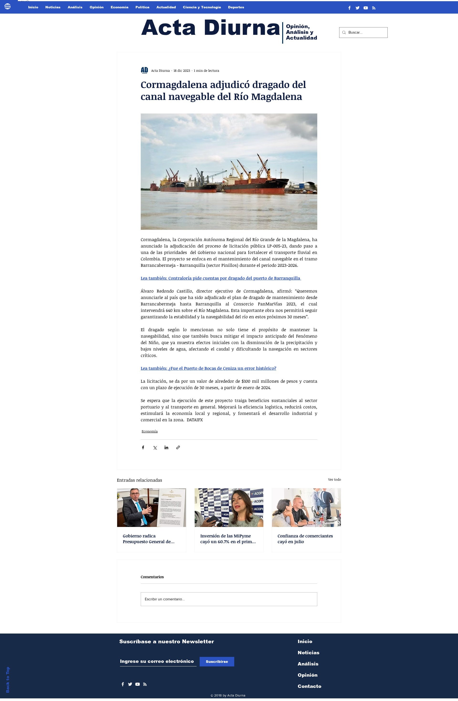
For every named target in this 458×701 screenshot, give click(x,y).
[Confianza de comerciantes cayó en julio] (306, 507)
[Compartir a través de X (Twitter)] (154, 447)
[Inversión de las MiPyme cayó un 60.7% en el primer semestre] (229, 507)
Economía (150, 431)
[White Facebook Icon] (122, 684)
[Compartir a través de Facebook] (143, 447)
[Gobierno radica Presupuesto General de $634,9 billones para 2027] (151, 507)
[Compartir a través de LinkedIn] (166, 447)
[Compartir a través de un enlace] (178, 447)
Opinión (307, 675)
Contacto (309, 686)
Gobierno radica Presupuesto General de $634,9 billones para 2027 (148, 538)
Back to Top (7, 680)
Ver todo (334, 479)
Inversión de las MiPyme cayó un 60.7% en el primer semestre (228, 538)
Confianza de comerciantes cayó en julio (305, 538)
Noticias (308, 652)
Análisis (308, 663)
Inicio (305, 641)
